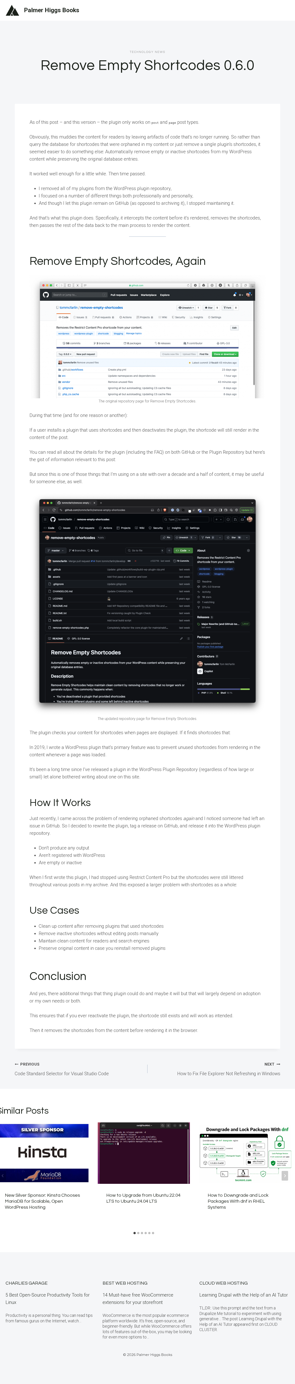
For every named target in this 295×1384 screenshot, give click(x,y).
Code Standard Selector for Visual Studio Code (62, 1069)
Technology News (147, 52)
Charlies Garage (27, 1283)
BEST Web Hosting (125, 1283)
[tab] (134, 1233)
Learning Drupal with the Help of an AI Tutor (243, 1295)
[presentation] (144, 1153)
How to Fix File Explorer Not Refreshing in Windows (228, 1069)
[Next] (285, 1176)
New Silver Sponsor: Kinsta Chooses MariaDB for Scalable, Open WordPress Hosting (42, 1201)
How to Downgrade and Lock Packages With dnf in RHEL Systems (238, 1201)
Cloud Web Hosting (223, 1283)
